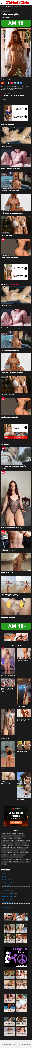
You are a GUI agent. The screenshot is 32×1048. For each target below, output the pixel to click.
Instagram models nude (9, 888)
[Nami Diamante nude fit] (16, 247)
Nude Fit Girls (6, 857)
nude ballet (5, 854)
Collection (17, 836)
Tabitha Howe (5, 769)
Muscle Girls (5, 143)
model (18, 845)
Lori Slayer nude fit (7, 235)
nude (16, 852)
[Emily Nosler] (24, 785)
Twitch (22, 862)
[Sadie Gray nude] (16, 562)
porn (28, 859)
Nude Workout (6, 908)
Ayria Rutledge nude (8, 550)
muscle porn (6, 88)
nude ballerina (24, 852)
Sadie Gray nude (7, 572)
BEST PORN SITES (26, 1044)
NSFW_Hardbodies (7, 852)
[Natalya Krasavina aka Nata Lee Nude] (24, 713)
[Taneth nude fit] (16, 135)
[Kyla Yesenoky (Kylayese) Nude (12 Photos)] (16, 456)
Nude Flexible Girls (8, 899)
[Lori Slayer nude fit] (16, 225)
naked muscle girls (17, 88)
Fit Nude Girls (18, 838)
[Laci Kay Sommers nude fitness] (16, 202)
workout (5, 864)
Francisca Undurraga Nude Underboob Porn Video (7, 690)
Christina (21, 833)
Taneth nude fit (6, 146)
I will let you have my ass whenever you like (8, 782)
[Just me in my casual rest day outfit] (8, 722)
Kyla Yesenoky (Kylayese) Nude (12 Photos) (13, 467)
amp (4, 833)
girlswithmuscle (20, 840)
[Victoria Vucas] (24, 692)
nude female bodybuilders (18, 854)
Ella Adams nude (22, 751)
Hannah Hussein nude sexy (10, 168)
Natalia (17, 850)
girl (13, 840)
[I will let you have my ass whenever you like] (8, 776)
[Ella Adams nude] (24, 745)
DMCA (5, 1043)
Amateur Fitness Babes (9, 874)
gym (28, 840)
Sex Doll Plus (16, 1046)
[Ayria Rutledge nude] (16, 539)
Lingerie (11, 845)
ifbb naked (18, 86)
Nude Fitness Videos (9, 896)
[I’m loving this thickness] (8, 661)
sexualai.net (17, 1044)
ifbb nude (26, 86)
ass (9, 833)
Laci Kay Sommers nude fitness (12, 213)
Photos (22, 859)
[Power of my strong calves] (24, 653)
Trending (3, 648)
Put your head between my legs (12, 528)
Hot (3, 239)
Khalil (25, 843)
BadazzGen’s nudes (8, 617)
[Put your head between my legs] (16, 498)
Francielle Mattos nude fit (10, 191)
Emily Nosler (20, 799)
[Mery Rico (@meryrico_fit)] (16, 584)
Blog (4, 876)
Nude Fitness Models (17, 857)
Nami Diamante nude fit (9, 258)
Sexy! (16, 862)
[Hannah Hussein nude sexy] (16, 158)
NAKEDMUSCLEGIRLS (7, 1044)
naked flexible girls (23, 847)
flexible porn (6, 840)
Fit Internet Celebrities (9, 882)
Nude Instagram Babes (9, 902)
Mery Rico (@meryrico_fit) (10, 595)
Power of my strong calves (22, 661)
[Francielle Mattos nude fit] (16, 180)
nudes (16, 859)
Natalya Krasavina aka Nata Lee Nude (23, 719)
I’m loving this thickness (8, 675)
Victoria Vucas (21, 706)
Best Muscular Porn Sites (15, 1043)
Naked (13, 847)
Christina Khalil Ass (7, 836)
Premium (5, 862)
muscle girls (26, 845)
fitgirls (4, 838)
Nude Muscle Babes (8, 905)
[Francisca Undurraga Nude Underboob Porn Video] (8, 683)
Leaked (4, 845)
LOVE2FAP (25, 1043)
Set (11, 862)
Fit (23, 836)
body (14, 833)
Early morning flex (8, 86)
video (28, 862)
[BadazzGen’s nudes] (16, 606)
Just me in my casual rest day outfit (7, 737)
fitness (10, 838)
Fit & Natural (6, 879)
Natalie (23, 850)
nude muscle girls (7, 90)
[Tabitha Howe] (8, 754)
